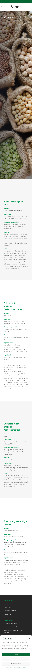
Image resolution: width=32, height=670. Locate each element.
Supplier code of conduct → (12, 627)
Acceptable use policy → (11, 623)
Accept (16, 654)
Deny (16, 659)
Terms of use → (8, 607)
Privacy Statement (17, 667)
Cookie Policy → (8, 614)
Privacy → (6, 604)
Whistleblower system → (11, 611)
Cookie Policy (9, 667)
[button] (29, 638)
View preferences (16, 663)
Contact (24, 667)
